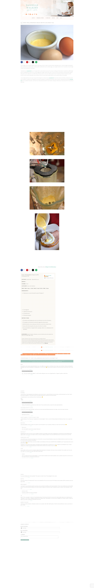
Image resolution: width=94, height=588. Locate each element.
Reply (31, 369)
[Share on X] (33, 62)
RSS (36, 14)
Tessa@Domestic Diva (27, 407)
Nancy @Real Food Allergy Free (30, 417)
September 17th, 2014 (25, 500)
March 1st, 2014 (24, 477)
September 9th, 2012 (25, 425)
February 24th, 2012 (25, 421)
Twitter (26, 14)
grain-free (28, 354)
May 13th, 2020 (24, 506)
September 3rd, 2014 (25, 489)
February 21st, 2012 (25, 369)
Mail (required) (24, 530)
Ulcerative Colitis (51, 354)
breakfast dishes (42, 353)
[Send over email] (36, 62)
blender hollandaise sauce (28, 353)
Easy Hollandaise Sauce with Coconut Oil (38, 22)
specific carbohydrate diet (41, 354)
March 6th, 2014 (24, 482)
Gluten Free (23, 354)
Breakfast (36, 353)
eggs (69, 353)
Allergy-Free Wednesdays (50, 266)
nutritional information (56, 361)
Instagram (30, 14)
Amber (22, 391)
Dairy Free (65, 353)
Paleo (32, 354)
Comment (23, 534)
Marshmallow (25, 437)
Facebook (28, 14)
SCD (35, 354)
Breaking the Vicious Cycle (51, 353)
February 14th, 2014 (25, 452)
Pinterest (34, 14)
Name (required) (24, 526)
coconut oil (29, 70)
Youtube (32, 14)
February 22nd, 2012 (25, 410)
